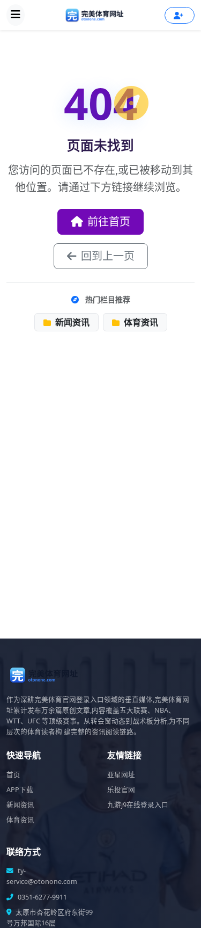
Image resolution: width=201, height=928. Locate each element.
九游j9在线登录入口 (137, 804)
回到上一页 (108, 256)
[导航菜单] (15, 15)
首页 (13, 774)
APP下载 (19, 789)
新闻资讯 (71, 322)
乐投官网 (121, 789)
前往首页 (108, 221)
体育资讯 (140, 322)
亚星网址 (121, 774)
